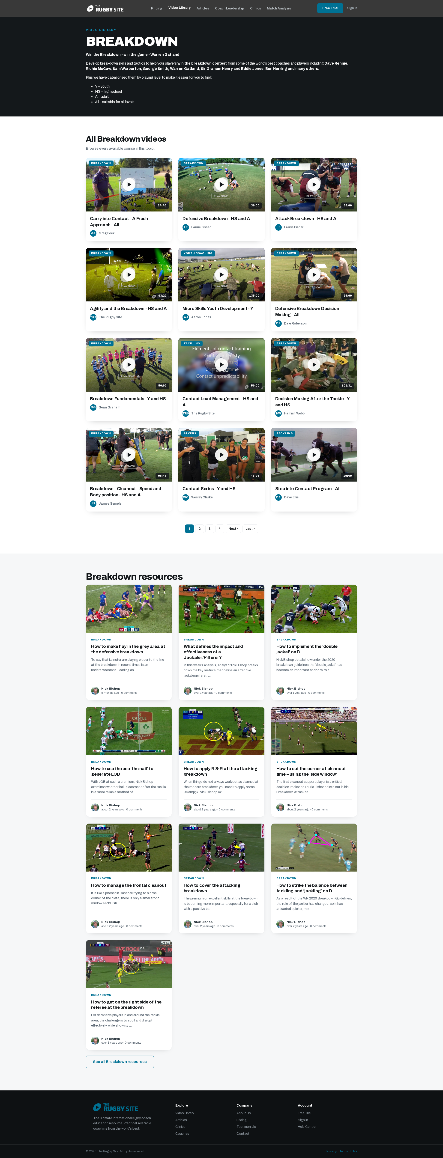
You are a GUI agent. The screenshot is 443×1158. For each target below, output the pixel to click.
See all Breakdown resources (120, 1062)
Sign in (352, 8)
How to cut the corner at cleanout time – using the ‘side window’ (311, 771)
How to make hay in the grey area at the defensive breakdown (128, 649)
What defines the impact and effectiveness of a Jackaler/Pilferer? (213, 652)
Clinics (255, 8)
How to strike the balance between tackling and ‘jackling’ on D (311, 888)
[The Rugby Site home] (105, 8)
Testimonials (246, 1126)
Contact (242, 1133)
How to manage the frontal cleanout (128, 885)
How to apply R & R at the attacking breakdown (220, 771)
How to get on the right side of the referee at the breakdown (126, 1005)
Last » (250, 528)
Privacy (331, 1151)
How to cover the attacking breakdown (212, 888)
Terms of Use (348, 1151)
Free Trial (330, 8)
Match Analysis (279, 8)
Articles (203, 8)
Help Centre (307, 1126)
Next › (233, 528)
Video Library (179, 7)
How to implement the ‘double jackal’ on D (307, 649)
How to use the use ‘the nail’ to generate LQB (122, 771)
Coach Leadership (229, 8)
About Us (243, 1113)
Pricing (156, 8)
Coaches (182, 1133)
